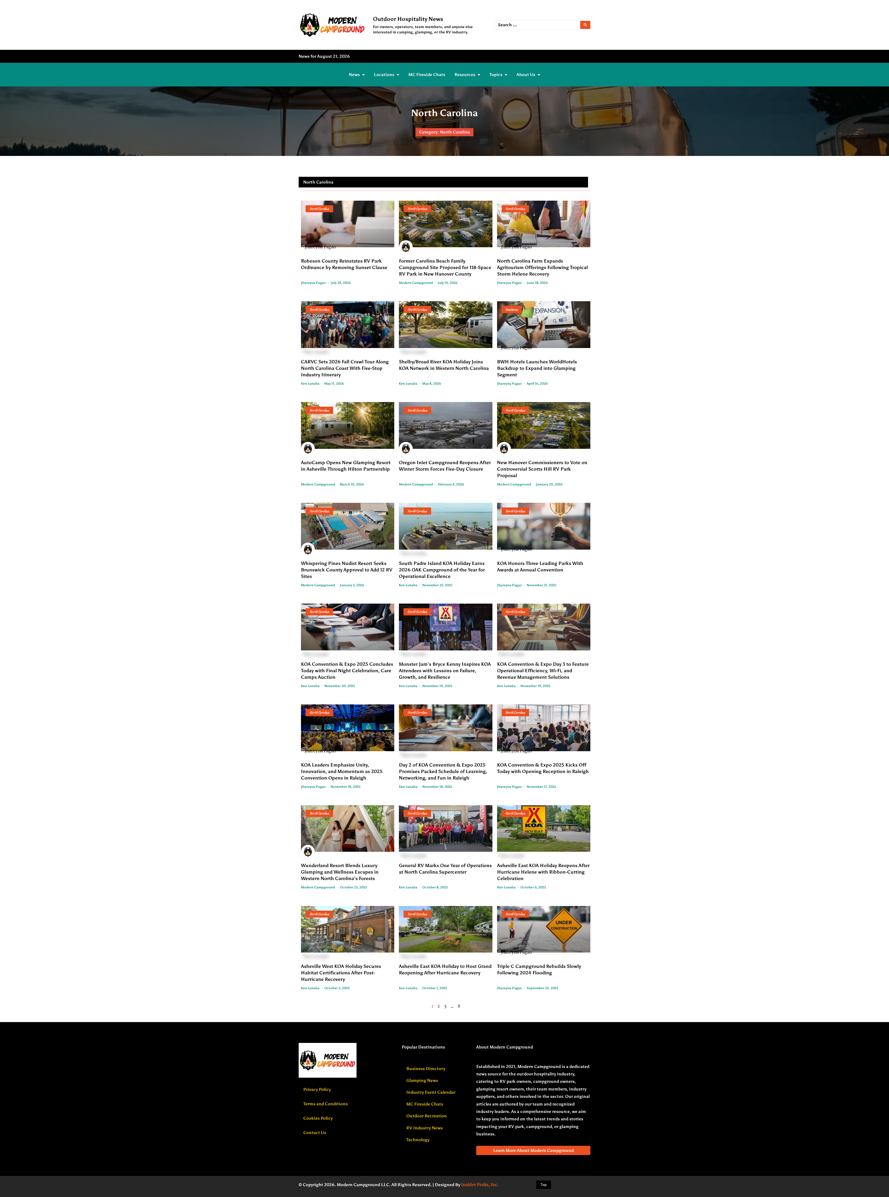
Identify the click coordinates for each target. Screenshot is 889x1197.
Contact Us (314, 1132)
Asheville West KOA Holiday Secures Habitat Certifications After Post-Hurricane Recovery (341, 972)
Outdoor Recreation (426, 1115)
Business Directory (425, 1068)
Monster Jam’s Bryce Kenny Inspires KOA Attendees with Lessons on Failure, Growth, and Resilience (445, 670)
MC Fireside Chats (426, 74)
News (354, 74)
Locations (384, 74)
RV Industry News (424, 1127)
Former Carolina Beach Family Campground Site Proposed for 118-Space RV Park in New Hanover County (445, 267)
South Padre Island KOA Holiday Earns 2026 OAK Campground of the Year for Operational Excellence (442, 569)
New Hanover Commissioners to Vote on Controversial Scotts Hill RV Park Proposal (542, 469)
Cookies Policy (318, 1118)
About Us (525, 74)
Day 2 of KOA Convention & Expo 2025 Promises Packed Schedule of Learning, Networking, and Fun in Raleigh (443, 771)
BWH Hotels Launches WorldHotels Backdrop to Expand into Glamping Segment (537, 368)
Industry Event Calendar (430, 1092)
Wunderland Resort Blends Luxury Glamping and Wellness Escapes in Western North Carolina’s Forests (340, 872)
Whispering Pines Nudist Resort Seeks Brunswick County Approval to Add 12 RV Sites (346, 569)
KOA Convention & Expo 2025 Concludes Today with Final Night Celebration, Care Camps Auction (347, 670)
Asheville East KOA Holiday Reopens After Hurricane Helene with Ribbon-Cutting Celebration (543, 872)
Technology (417, 1139)
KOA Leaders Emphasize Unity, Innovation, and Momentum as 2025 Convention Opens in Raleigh (341, 771)
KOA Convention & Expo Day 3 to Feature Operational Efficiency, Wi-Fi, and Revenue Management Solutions (543, 670)
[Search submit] (585, 25)
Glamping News (422, 1080)
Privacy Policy (317, 1089)
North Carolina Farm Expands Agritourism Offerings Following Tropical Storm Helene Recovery (542, 267)
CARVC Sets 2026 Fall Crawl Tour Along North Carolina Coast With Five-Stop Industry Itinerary (345, 368)
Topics (495, 74)
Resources (464, 74)
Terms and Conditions (325, 1103)
